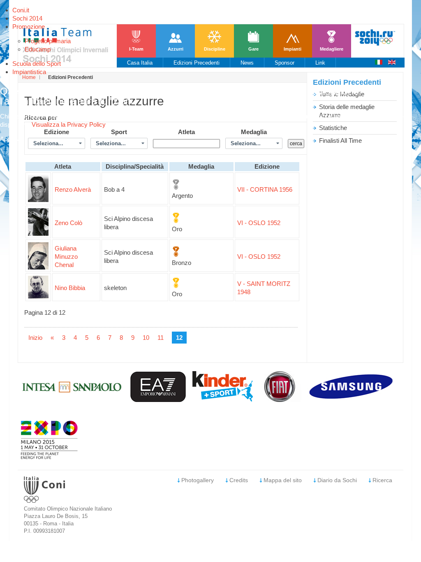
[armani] (158, 399)
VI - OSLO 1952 (258, 222)
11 (160, 337)
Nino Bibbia (70, 287)
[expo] (49, 457)
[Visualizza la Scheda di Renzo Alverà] (38, 199)
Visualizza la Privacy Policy (69, 124)
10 (146, 337)
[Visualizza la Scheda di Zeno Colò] (38, 233)
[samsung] (352, 399)
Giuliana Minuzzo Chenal (66, 256)
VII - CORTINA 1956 (264, 189)
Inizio (35, 337)
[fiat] (280, 399)
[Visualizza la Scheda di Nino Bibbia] (38, 296)
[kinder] (222, 399)
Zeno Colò (68, 222)
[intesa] (73, 399)
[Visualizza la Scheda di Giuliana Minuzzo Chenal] (38, 267)
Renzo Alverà (73, 189)
